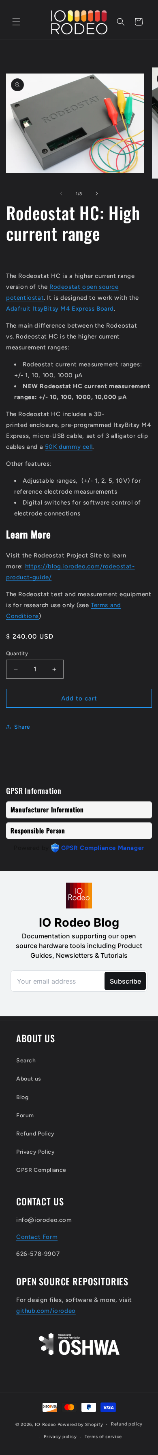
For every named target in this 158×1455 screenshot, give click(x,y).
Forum (25, 1115)
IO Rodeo (46, 1424)
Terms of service (103, 1436)
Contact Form (37, 1237)
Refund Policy (35, 1133)
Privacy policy (60, 1436)
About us (28, 1078)
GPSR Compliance (41, 1170)
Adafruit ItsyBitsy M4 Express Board (60, 308)
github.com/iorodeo (46, 1310)
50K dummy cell (68, 446)
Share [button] (22, 726)
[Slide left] (61, 193)
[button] (16, 22)
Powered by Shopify (80, 1424)
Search (26, 1060)
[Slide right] (97, 193)
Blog (22, 1097)
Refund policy (127, 1424)
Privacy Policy (35, 1151)
